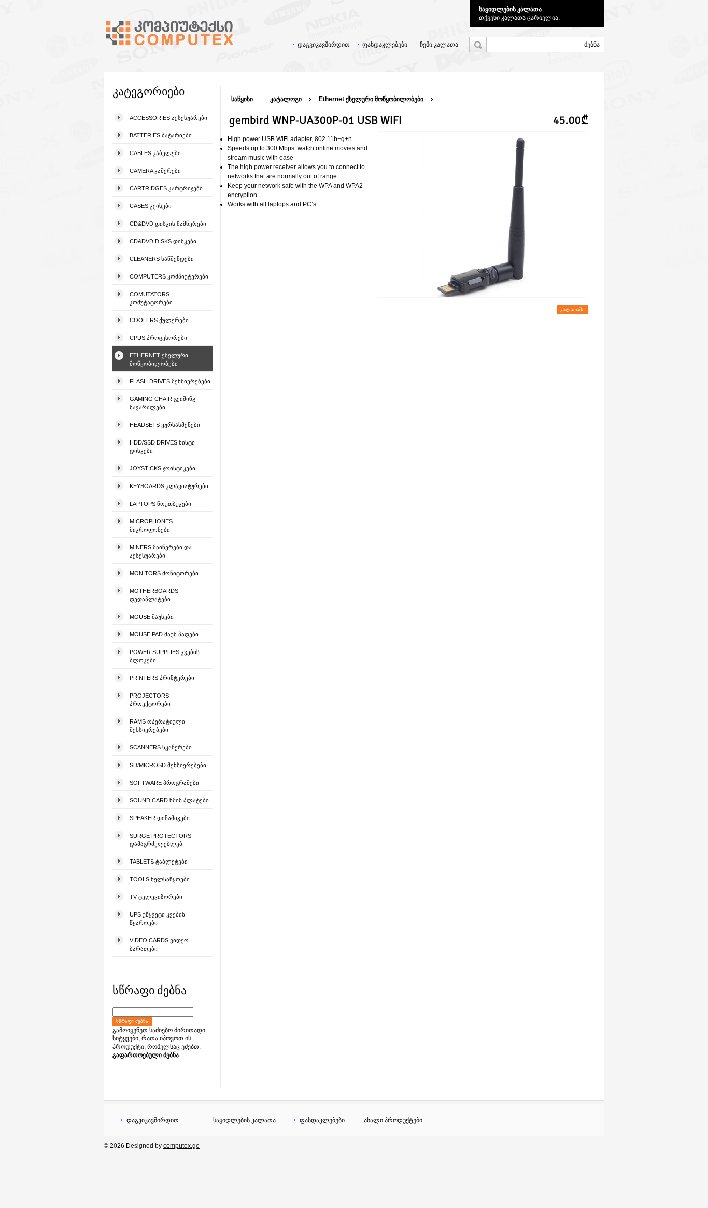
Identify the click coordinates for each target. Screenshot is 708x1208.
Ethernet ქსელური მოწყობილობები (159, 359)
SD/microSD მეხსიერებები (168, 765)
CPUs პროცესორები (158, 338)
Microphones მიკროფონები (151, 525)
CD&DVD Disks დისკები (163, 241)
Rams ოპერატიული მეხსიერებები (157, 725)
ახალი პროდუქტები (393, 1120)
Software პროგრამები (164, 783)
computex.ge (181, 1145)
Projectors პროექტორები (150, 699)
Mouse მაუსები (152, 617)
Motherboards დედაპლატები (154, 595)
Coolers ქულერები (159, 320)
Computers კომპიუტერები (169, 276)
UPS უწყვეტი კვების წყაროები (157, 918)
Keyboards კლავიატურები (169, 486)
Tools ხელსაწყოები (160, 879)
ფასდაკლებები (384, 44)
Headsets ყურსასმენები (165, 425)
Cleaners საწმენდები (162, 259)
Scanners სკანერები (161, 747)
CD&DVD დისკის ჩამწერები (168, 223)
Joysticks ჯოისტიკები (162, 468)
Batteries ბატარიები (161, 135)
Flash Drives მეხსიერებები (170, 381)
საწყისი (242, 99)
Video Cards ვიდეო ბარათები (159, 944)
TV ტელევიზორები (156, 897)
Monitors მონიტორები (164, 573)
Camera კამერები (155, 171)
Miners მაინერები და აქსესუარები (161, 551)
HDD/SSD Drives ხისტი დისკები (162, 446)
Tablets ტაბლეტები (159, 861)
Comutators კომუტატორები (151, 298)
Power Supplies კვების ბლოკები (165, 656)
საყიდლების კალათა (510, 9)
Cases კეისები (151, 206)
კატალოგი (286, 99)
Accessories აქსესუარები (168, 118)
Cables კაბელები (155, 153)
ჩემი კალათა (439, 44)
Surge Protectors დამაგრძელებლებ (160, 839)
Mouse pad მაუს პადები (164, 634)
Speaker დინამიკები (160, 818)
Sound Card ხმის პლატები (169, 800)
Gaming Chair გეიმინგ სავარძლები (162, 403)
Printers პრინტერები (162, 678)
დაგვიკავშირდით (324, 44)
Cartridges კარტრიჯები (166, 188)
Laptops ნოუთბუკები (160, 504)
